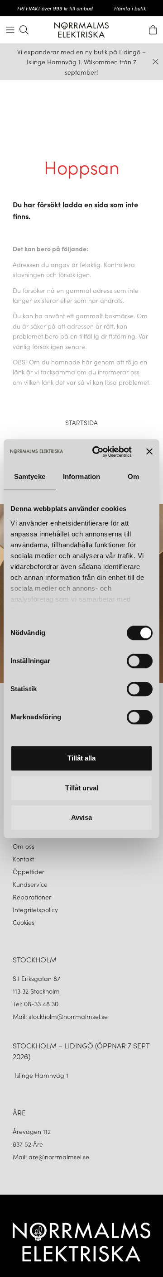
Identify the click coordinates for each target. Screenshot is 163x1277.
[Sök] (24, 29)
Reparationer (32, 896)
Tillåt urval (81, 788)
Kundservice (30, 884)
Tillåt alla (81, 758)
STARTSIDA (81, 422)
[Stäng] (155, 62)
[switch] (140, 661)
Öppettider (28, 871)
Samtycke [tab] (29, 476)
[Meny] (10, 29)
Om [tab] (133, 476)
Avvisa (81, 817)
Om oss (23, 846)
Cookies (23, 922)
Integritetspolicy (35, 909)
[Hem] (81, 30)
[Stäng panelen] (149, 452)
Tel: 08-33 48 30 (36, 1003)
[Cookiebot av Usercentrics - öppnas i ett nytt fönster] (97, 452)
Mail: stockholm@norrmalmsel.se (60, 1016)
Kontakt (24, 858)
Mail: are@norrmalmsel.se (51, 1156)
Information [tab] (81, 476)
